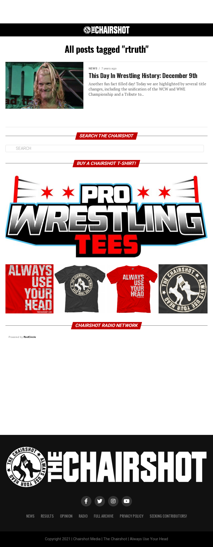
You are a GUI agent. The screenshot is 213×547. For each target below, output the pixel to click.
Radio (83, 516)
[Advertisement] (106, 11)
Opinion (66, 516)
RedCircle (30, 337)
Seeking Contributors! (168, 516)
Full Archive (104, 516)
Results (47, 516)
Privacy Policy (131, 516)
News (30, 516)
